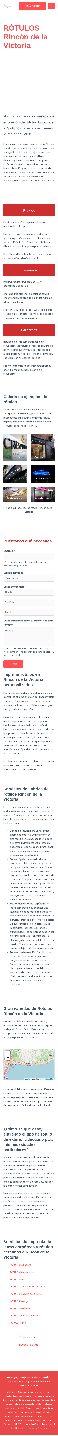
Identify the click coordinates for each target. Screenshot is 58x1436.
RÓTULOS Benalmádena (23, 1272)
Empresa (9, 550)
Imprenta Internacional (38, 1381)
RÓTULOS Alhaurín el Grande (25, 1315)
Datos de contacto (15, 586)
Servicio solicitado (13, 572)
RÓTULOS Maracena (20, 1264)
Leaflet (27, 1079)
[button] (32, 6)
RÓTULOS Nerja (18, 1279)
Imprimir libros (15, 1381)
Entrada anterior (29, 1337)
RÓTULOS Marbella (20, 1308)
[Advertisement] (29, 82)
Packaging (12, 1377)
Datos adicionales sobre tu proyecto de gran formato (28, 622)
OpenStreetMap (47, 1079)
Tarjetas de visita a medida (36, 1377)
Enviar (13, 664)
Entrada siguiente (29, 1344)
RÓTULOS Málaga (19, 1301)
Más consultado (29, 1385)
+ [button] (8, 1053)
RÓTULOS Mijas (18, 1322)
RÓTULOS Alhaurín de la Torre (26, 1293)
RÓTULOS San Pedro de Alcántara (28, 1286)
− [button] (8, 1058)
